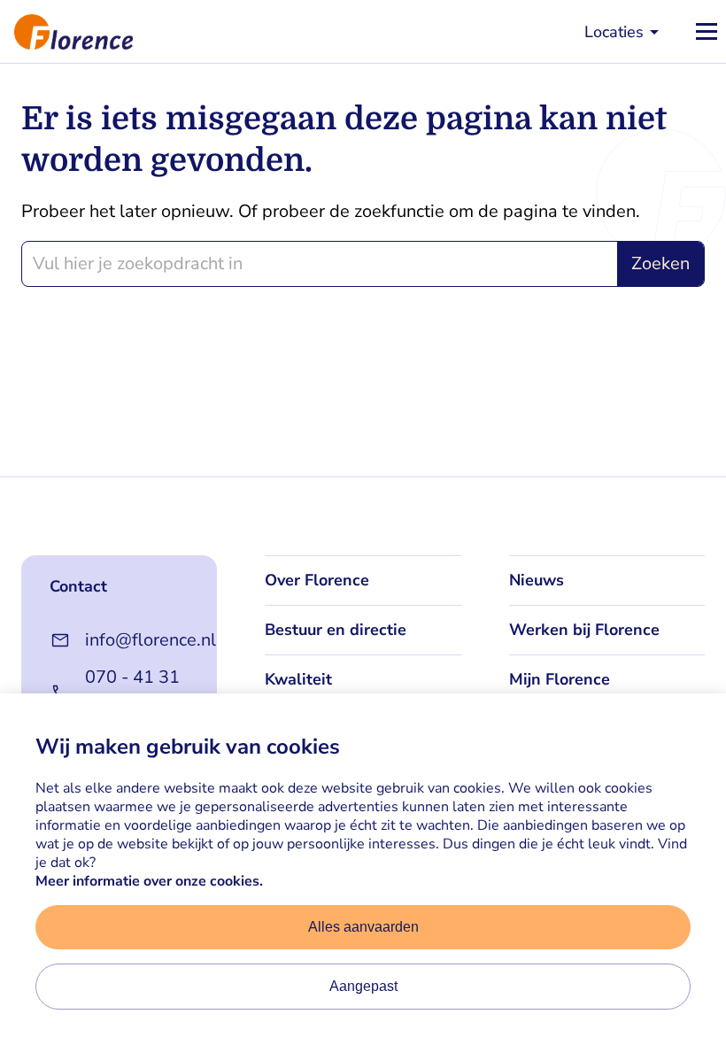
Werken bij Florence (584, 629)
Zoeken (660, 263)
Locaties (614, 32)
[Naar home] (66, 31)
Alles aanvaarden (363, 926)
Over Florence (317, 580)
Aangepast (363, 986)
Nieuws (536, 580)
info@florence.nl (137, 640)
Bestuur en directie (335, 629)
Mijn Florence (559, 679)
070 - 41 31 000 (132, 692)
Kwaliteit (298, 679)
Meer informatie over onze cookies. (149, 881)
